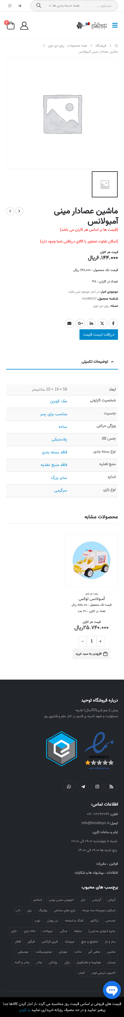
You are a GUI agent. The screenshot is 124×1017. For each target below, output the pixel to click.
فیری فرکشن (50, 941)
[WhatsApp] (10, 6)
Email (69, 323)
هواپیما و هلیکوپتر (88, 962)
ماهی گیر (94, 952)
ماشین (111, 952)
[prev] (19, 211)
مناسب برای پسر (53, 414)
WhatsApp (69, 787)
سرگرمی (60, 490)
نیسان (111, 962)
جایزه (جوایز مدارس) (102, 931)
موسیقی (23, 952)
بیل (29, 910)
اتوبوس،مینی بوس (61, 900)
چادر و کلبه (22, 962)
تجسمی (110, 920)
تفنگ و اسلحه (74, 920)
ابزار (83, 900)
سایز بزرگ (59, 477)
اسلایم (37, 900)
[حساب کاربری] (24, 26)
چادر (39, 962)
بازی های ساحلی (65, 910)
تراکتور (94, 920)
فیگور (31, 941)
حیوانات (47, 931)
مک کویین (58, 401)
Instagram (97, 787)
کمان (81, 973)
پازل (67, 962)
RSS (111, 787)
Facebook (113, 323)
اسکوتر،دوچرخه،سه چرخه (99, 910)
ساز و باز (110, 941)
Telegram (83, 787)
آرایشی (96, 900)
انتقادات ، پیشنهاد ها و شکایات (96, 872)
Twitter (102, 323)
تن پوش (52, 920)
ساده (63, 426)
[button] (113, 25)
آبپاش (112, 900)
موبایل (63, 952)
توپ (37, 920)
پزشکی (53, 962)
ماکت (78, 952)
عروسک (70, 941)
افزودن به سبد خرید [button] (89, 653)
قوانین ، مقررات (107, 863)
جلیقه (78, 931)
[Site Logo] (91, 25)
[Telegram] (19, 6)
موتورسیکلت (44, 952)
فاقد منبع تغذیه (54, 464)
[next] (10, 211)
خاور (14, 931)
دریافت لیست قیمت (98, 334)
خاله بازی (30, 931)
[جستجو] (39, 6)
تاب (17, 910)
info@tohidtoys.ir (95, 823)
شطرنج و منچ (89, 941)
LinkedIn (91, 323)
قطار (18, 941)
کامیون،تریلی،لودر (103, 973)
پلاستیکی (59, 439)
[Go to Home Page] (116, 46)
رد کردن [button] (24, 1010)
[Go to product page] (91, 560)
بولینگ (43, 910)
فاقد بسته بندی (54, 452)
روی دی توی (101, 306)
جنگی (63, 931)
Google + (80, 323)
